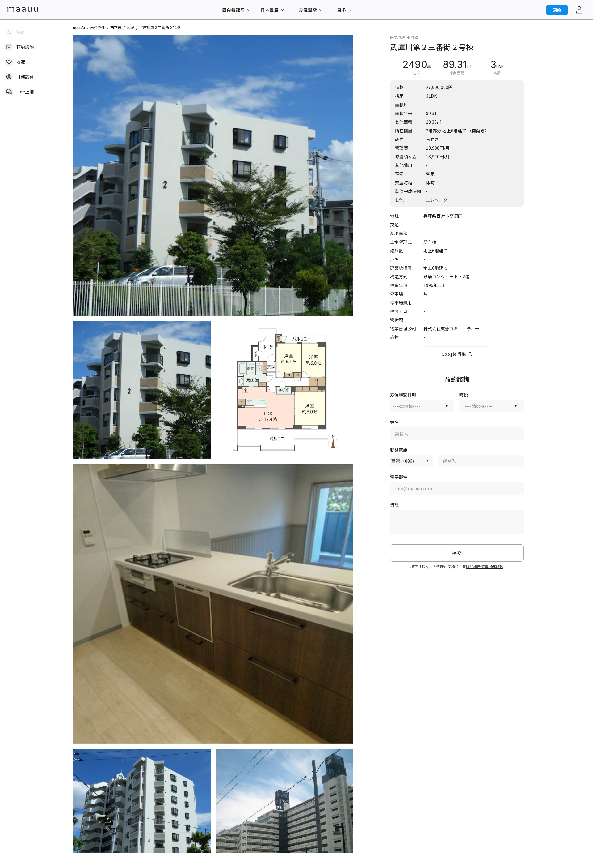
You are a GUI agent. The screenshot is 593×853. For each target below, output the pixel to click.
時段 (463, 394)
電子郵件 (398, 477)
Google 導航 (453, 354)
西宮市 (115, 27)
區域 (130, 27)
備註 (394, 504)
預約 (557, 9)
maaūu (79, 27)
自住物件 (97, 27)
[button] (213, 175)
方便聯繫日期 (403, 394)
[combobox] (422, 406)
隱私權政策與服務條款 (484, 566)
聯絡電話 (398, 449)
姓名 (394, 422)
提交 (457, 553)
